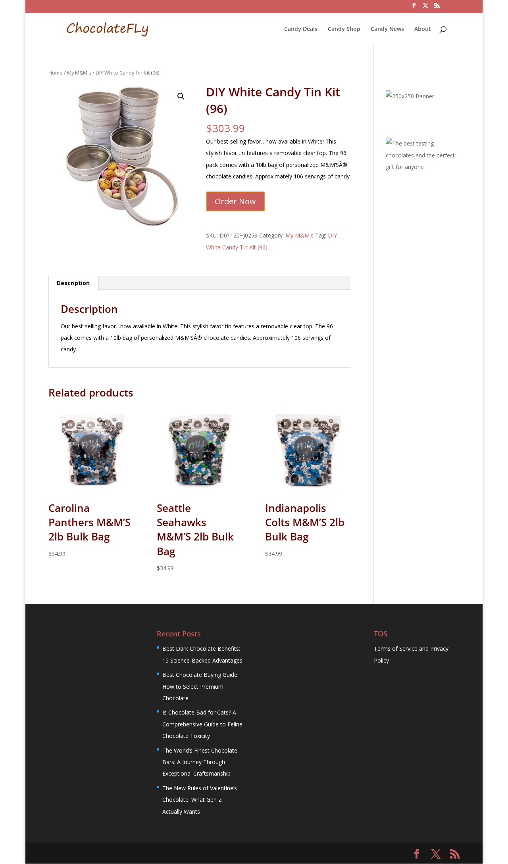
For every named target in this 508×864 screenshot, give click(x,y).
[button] (181, 96)
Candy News (387, 29)
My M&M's (79, 72)
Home (55, 72)
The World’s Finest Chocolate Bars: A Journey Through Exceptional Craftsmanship (199, 762)
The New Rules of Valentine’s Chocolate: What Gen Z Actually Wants (199, 799)
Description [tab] (73, 283)
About (422, 29)
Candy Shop (344, 29)
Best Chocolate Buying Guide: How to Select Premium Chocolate (200, 686)
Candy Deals (301, 29)
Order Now (235, 201)
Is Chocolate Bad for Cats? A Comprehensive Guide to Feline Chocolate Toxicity (202, 724)
